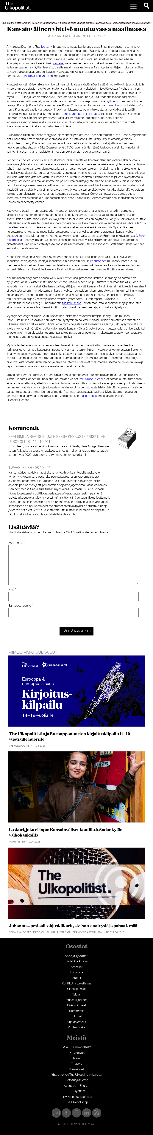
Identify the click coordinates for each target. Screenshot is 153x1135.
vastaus (58, 63)
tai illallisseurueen (91, 379)
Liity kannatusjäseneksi (77, 1096)
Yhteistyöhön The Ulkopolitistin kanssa (76, 1074)
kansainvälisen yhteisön (37, 75)
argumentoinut (113, 105)
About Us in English (76, 1085)
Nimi (12, 589)
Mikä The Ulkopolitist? (77, 1047)
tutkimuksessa (71, 303)
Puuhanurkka (76, 1027)
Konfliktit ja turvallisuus (76, 983)
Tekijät (77, 1058)
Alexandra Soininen (66, 36)
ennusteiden (98, 261)
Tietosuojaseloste (76, 1080)
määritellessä (88, 395)
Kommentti (16, 542)
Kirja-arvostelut (76, 1022)
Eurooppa (76, 972)
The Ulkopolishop (76, 1102)
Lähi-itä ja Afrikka (76, 961)
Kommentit (76, 1011)
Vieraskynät (76, 1069)
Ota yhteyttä (76, 1052)
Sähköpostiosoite (20, 605)
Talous (76, 994)
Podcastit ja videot (76, 999)
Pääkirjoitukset (76, 1005)
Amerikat (76, 967)
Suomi (76, 977)
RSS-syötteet (76, 1091)
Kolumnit (76, 1016)
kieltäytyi (46, 46)
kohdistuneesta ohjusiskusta (80, 113)
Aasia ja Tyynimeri (76, 956)
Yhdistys (76, 1063)
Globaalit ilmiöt (76, 988)
